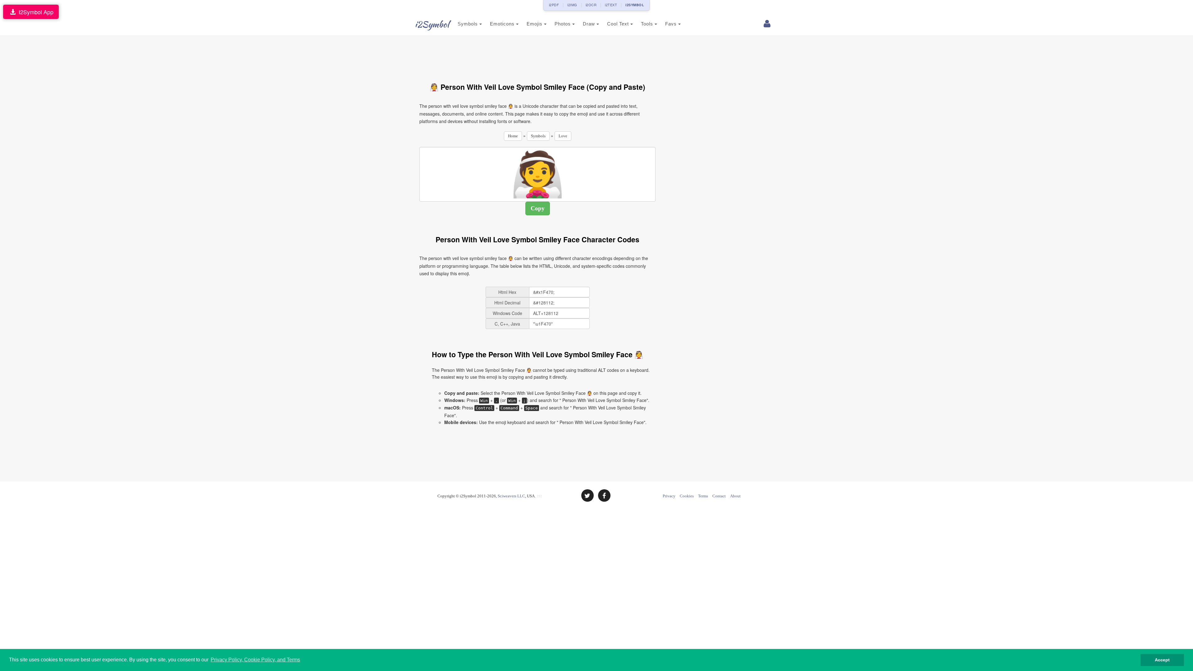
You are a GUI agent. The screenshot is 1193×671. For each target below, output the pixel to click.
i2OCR (591, 4)
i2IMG (572, 4)
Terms (703, 496)
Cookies (687, 496)
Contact (719, 496)
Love (563, 136)
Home (513, 136)
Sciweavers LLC (511, 496)
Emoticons (503, 23)
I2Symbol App (34, 12)
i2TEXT (611, 4)
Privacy (669, 496)
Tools (648, 23)
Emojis (535, 23)
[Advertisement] (537, 55)
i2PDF (554, 4)
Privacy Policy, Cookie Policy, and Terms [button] (255, 659)
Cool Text (618, 23)
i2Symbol (432, 24)
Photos (563, 23)
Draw (589, 23)
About (735, 496)
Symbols (468, 23)
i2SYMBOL (634, 4)
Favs (671, 23)
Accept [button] (1162, 659)
